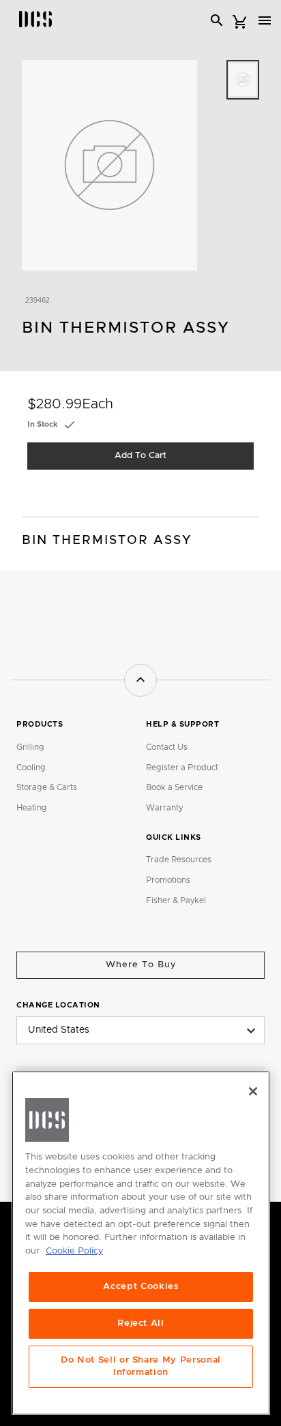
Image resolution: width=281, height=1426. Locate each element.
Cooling (31, 767)
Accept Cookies (140, 1286)
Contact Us (167, 747)
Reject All (140, 1323)
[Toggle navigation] (264, 20)
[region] (141, 1243)
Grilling (30, 747)
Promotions (168, 880)
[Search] (217, 20)
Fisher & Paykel (176, 900)
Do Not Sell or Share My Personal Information (141, 1366)
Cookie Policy (74, 1251)
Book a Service (174, 787)
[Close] (253, 1091)
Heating (31, 808)
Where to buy (141, 964)
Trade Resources (178, 859)
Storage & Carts (46, 787)
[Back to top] (140, 680)
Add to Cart (140, 455)
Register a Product (182, 767)
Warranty (164, 808)
